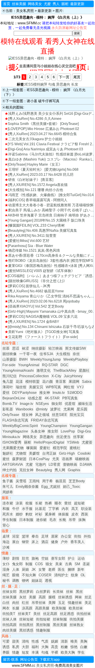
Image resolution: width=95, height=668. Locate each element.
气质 (44, 641)
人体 (15, 569)
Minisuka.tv (11, 437)
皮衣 (74, 514)
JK (34, 569)
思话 (15, 348)
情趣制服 (43, 630)
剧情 (15, 558)
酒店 (44, 542)
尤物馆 (21, 453)
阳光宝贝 (77, 415)
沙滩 (6, 547)
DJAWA (86, 464)
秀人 (56, 4)
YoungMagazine (15, 431)
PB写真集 (70, 398)
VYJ (80, 387)
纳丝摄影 (39, 348)
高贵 (54, 647)
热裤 (48, 503)
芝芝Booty (77, 481)
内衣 (65, 509)
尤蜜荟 (87, 442)
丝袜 (69, 591)
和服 (6, 509)
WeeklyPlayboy (75, 359)
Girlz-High (67, 453)
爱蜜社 (45, 448)
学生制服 (9, 520)
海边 (6, 542)
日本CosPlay (39, 459)
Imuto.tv (59, 392)
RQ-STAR (50, 365)
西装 (84, 514)
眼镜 (15, 575)
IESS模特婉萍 (36, 84)
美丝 (36, 614)
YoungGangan (81, 426)
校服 (28, 503)
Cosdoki (84, 453)
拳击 (35, 536)
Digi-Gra (84, 431)
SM (77, 564)
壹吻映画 (70, 464)
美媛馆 (34, 453)
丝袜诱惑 (65, 597)
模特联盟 (32, 381)
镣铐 (25, 580)
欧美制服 (59, 608)
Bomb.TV (9, 404)
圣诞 (86, 564)
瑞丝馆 (21, 387)
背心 (6, 525)
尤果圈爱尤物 (13, 448)
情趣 (15, 652)
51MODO (74, 392)
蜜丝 (6, 459)
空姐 (44, 558)
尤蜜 (47, 4)
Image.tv (26, 404)
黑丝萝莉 (26, 591)
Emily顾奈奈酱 (27, 486)
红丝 (25, 603)
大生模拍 (63, 354)
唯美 (74, 641)
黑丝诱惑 (26, 630)
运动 (81, 558)
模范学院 (60, 448)
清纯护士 (61, 575)
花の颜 (47, 381)
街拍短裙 (43, 619)
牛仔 (15, 509)
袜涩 (25, 348)
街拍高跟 (9, 625)
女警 (42, 569)
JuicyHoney (73, 376)
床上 (35, 542)
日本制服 (26, 520)
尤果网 (68, 409)
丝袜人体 (9, 619)
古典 (68, 564)
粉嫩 (64, 647)
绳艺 (6, 575)
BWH (23, 359)
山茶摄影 (9, 359)
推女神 (44, 392)
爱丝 (6, 392)
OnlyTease (10, 415)
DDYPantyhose (24, 392)
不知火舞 (29, 575)
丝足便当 (63, 437)
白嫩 (83, 647)
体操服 (63, 514)
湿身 (6, 569)
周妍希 (7, 492)
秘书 (6, 580)
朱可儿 (7, 486)
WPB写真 (53, 387)
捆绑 (71, 569)
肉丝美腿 (9, 630)
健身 (54, 542)
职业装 (86, 509)
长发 (74, 84)
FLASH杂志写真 (15, 420)
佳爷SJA (46, 354)
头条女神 (38, 431)
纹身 (74, 575)
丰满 (35, 652)
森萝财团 (19, 459)
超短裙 (79, 503)
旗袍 (35, 558)
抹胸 (82, 520)
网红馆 (69, 387)
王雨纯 (34, 481)
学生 (81, 652)
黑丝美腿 (60, 625)
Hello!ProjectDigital (49, 442)
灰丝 (22, 597)
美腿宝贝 (36, 387)
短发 (25, 652)
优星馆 (70, 404)
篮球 (25, 536)
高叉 (74, 509)
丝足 (88, 597)
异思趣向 (63, 84)
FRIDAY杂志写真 (44, 420)
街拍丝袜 (84, 614)
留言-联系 (10, 659)
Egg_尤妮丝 (50, 486)
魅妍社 (7, 453)
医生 (61, 569)
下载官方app (50, 659)
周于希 (47, 481)
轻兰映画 (55, 348)
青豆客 (60, 381)
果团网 (74, 381)
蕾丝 (67, 503)
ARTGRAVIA (12, 464)
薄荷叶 (7, 387)
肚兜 (25, 558)
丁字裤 (53, 509)
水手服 (27, 509)
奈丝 (76, 354)
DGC (64, 365)
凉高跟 (27, 608)
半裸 (54, 652)
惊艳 (74, 647)
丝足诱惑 (67, 614)
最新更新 (77, 4)
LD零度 (54, 464)
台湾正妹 (49, 453)
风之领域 (42, 415)
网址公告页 (29, 659)
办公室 (66, 536)
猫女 (49, 564)
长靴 (62, 520)
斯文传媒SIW (75, 348)
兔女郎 (17, 564)
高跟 (42, 597)
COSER (45, 575)
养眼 (6, 652)
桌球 (6, 536)
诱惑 (6, 647)
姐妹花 (37, 580)
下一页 (64, 77)
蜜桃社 (75, 448)
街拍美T (8, 614)
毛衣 (52, 520)
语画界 (67, 459)
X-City (56, 376)
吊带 (72, 520)
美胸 (83, 641)
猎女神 (27, 415)
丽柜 (64, 4)
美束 (58, 564)
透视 (48, 580)
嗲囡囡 (31, 448)
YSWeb (73, 442)
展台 (15, 542)
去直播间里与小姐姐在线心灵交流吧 (47, 66)
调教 (15, 580)
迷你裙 (41, 520)
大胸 (44, 647)
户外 (64, 542)
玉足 (61, 603)
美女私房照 (25, 11)
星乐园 (82, 409)
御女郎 (56, 404)
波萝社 (55, 409)
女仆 (6, 564)
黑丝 (79, 591)
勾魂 (51, 84)
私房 (15, 647)
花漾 (19, 381)
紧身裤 (50, 514)
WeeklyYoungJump (45, 359)
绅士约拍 (9, 470)
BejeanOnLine (13, 398)
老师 (51, 569)
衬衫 (38, 514)
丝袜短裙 (26, 619)
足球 (44, 536)
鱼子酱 (7, 481)
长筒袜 (58, 591)
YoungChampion (53, 426)
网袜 (78, 597)
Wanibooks (24, 409)
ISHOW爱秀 (11, 442)
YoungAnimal (28, 365)
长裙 (38, 503)
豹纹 (28, 514)
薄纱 (6, 558)
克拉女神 (26, 470)
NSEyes (42, 404)
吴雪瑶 (21, 481)
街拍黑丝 (26, 625)
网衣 (6, 608)
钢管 (25, 542)
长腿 (15, 608)
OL (83, 575)
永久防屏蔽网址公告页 (69, 28)
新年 (80, 569)
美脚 (51, 603)
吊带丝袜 (39, 603)
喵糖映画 (82, 459)
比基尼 (40, 509)
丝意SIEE (59, 415)
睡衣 (58, 503)
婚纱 (19, 514)
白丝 (6, 603)
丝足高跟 (50, 614)
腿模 (51, 597)
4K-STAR (52, 398)
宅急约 (40, 464)
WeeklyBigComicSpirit (20, 426)
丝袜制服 (60, 619)
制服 (28, 564)
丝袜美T (24, 614)
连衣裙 (7, 503)
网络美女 (35, 4)
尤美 (55, 459)
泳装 (19, 503)
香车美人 (77, 542)
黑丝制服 (43, 625)
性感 (35, 641)
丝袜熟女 (77, 625)
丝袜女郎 (9, 591)
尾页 (76, 77)
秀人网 (60, 470)
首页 (6, 4)
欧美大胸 (68, 652)
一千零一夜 (28, 354)
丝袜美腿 (19, 4)
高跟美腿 (42, 608)
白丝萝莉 (43, 591)
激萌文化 (43, 370)
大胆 (25, 647)
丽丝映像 (9, 354)
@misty (42, 409)
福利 (35, 647)
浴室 (15, 536)
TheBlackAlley (64, 370)
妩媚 (54, 641)
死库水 (7, 514)
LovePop (68, 431)
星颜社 (84, 370)
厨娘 (25, 569)
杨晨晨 (60, 481)
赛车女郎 (58, 558)
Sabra (86, 381)
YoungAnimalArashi (18, 370)
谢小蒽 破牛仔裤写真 (43, 101)
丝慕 (6, 348)
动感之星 (35, 398)
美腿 (32, 597)
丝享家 (78, 437)
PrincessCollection (34, 376)
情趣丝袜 (75, 603)
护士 (71, 558)
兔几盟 (7, 381)
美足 (88, 603)
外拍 (87, 536)
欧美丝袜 (76, 608)
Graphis (74, 470)
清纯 (25, 641)
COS (39, 564)
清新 (64, 641)
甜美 (15, 641)
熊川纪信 (9, 376)
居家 (54, 536)
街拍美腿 (77, 619)
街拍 (77, 536)
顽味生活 (85, 404)
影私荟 (7, 409)
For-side (8, 365)
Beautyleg (44, 470)
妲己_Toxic (71, 486)
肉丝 (15, 603)
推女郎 (53, 431)
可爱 (6, 641)
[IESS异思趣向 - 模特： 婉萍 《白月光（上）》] (46, 58)
